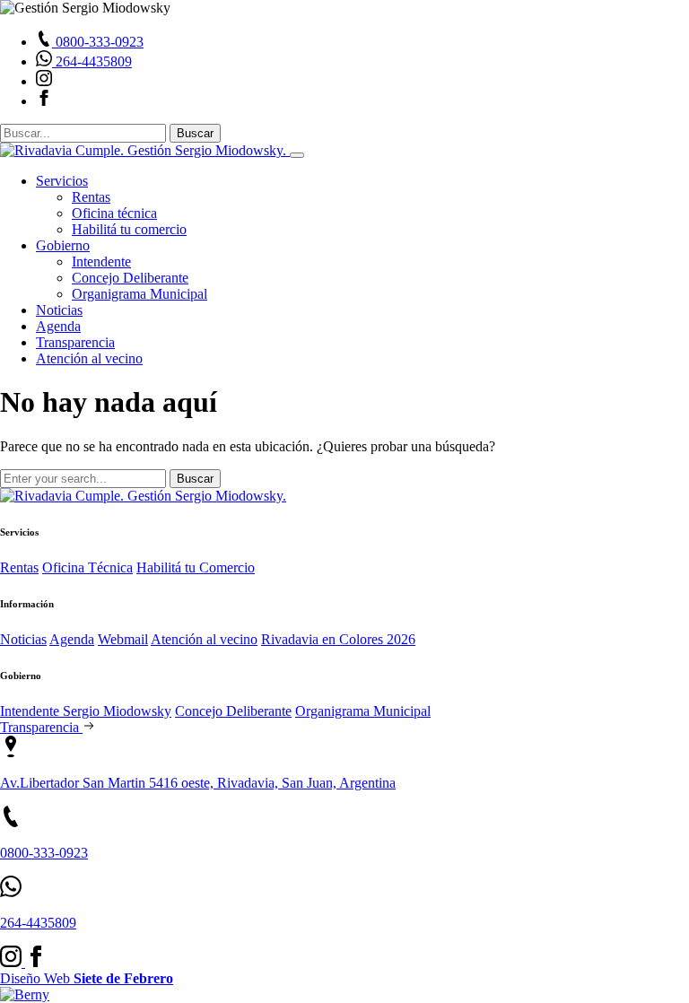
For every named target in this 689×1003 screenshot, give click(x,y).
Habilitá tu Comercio (195, 567)
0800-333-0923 (44, 852)
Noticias (59, 310)
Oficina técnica (114, 213)
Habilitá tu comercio (129, 229)
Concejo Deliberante (130, 277)
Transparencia (75, 342)
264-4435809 (38, 922)
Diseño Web (86, 978)
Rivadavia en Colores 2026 (338, 639)
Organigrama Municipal (139, 293)
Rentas (91, 197)
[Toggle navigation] (297, 155)
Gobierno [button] (63, 245)
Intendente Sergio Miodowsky (85, 711)
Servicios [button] (62, 180)
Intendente (101, 261)
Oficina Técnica (87, 567)
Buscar (195, 133)
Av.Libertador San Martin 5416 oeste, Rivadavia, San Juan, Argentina (198, 782)
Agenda (58, 326)
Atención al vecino (89, 358)
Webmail (123, 639)
